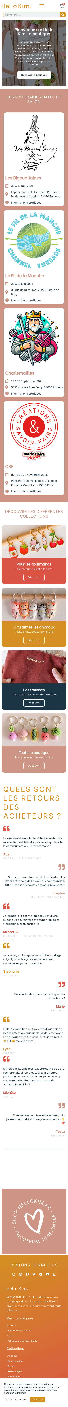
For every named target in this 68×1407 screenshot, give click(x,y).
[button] (41, 6)
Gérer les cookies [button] (16, 1399)
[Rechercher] (63, 14)
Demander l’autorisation (30, 1306)
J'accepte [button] (37, 1399)
